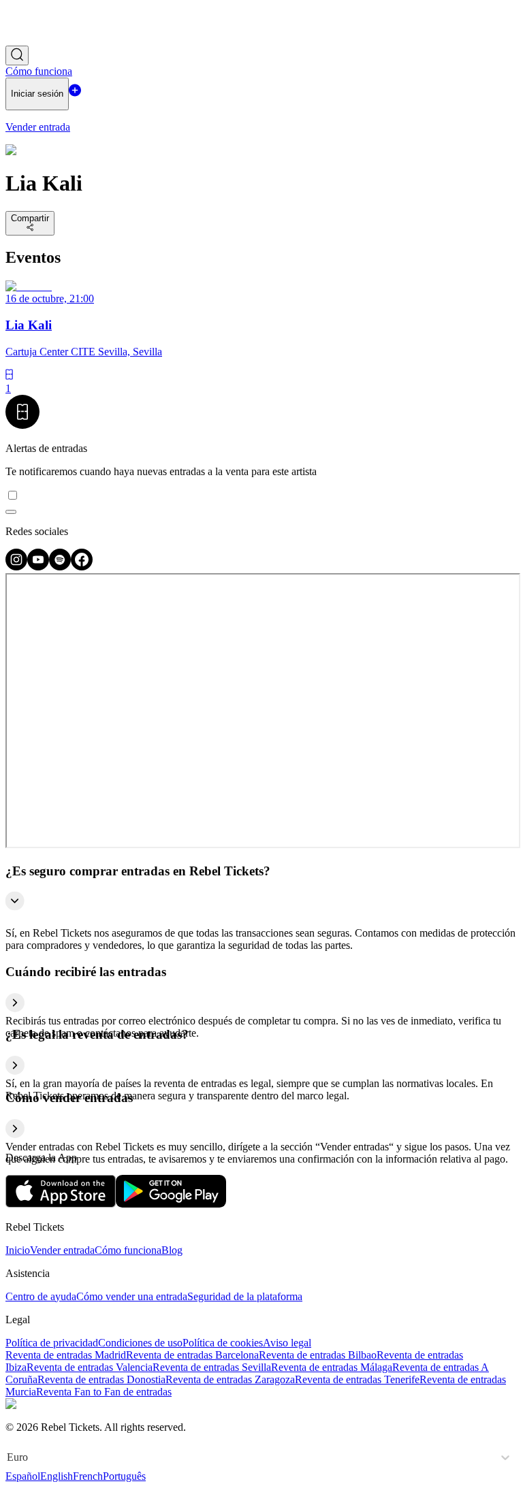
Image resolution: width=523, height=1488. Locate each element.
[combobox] (8, 1457)
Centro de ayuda (40, 1296)
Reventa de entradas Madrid (65, 1355)
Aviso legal (287, 1342)
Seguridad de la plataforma (244, 1296)
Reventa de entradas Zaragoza (230, 1379)
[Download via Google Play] (171, 1204)
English (56, 1476)
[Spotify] (60, 566)
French (88, 1476)
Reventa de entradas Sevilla (212, 1367)
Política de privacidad (51, 1342)
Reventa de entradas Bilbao (318, 1355)
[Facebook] (82, 566)
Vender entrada (62, 1250)
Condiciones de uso (140, 1342)
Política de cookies (223, 1342)
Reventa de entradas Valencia (90, 1367)
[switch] (10, 512)
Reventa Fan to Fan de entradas (104, 1391)
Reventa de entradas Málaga (331, 1367)
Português (124, 1476)
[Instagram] (16, 566)
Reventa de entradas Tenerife (357, 1379)
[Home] (42, 39)
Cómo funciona (128, 1250)
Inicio (17, 1250)
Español (22, 1476)
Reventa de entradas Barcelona (192, 1355)
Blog (172, 1250)
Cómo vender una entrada (131, 1296)
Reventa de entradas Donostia (101, 1379)
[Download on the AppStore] (60, 1204)
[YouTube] (38, 566)
